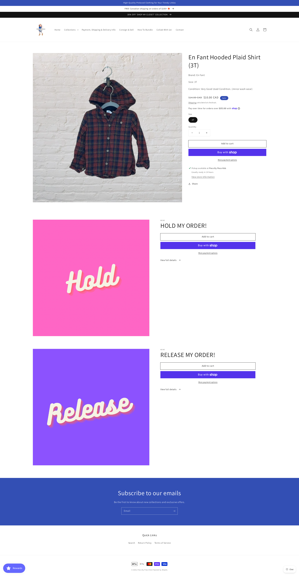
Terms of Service (162, 542)
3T (193, 119)
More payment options (227, 160)
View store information (203, 177)
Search (131, 542)
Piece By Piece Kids (145, 570)
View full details (168, 260)
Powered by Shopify (160, 570)
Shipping (192, 102)
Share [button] (195, 183)
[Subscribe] (174, 511)
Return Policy (145, 542)
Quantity (192, 126)
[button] (71, 29)
